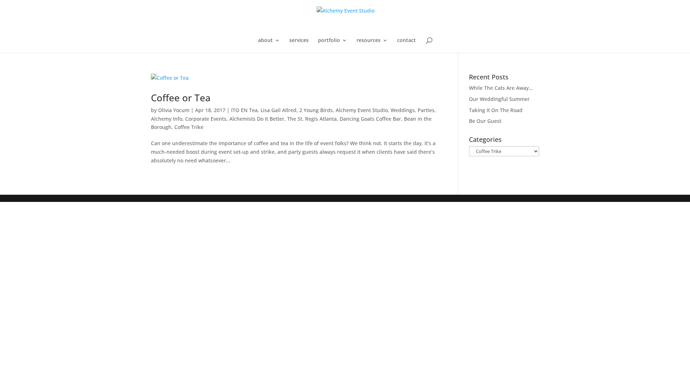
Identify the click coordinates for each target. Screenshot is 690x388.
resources (368, 40)
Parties (426, 110)
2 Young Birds (316, 110)
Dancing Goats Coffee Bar (370, 118)
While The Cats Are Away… (501, 87)
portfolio (329, 40)
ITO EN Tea (244, 110)
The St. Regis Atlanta (312, 118)
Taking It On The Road (496, 110)
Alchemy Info (166, 118)
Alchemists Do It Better (256, 118)
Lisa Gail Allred (278, 110)
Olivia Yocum (173, 110)
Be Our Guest (485, 120)
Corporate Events (205, 118)
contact (406, 40)
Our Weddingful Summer (499, 99)
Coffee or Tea (181, 97)
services (299, 40)
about (265, 40)
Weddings (403, 110)
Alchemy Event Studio (362, 110)
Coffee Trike (188, 127)
